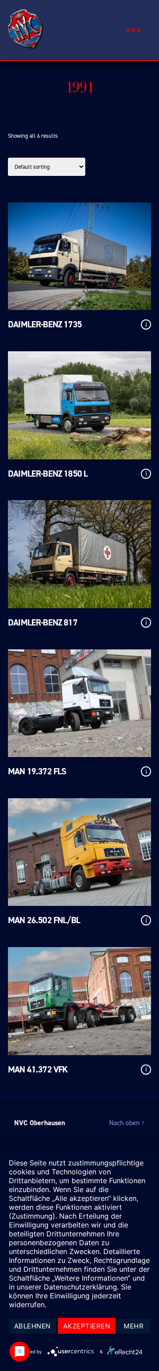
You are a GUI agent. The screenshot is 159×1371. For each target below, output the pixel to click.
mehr (134, 1326)
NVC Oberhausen (39, 1122)
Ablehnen (32, 1326)
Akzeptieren (86, 1326)
